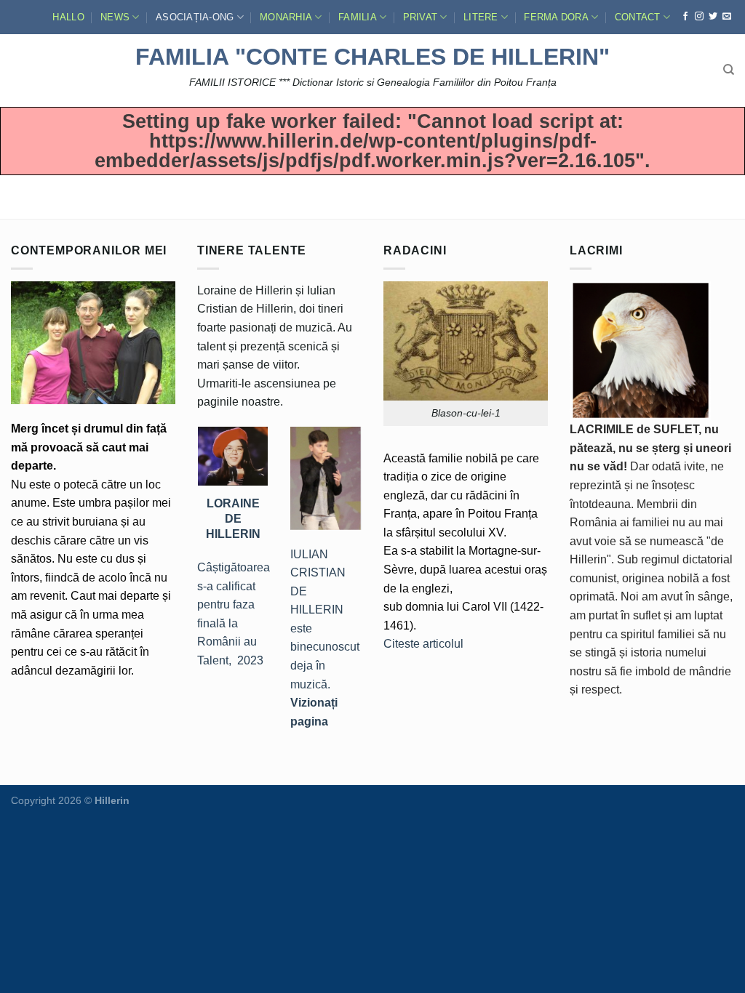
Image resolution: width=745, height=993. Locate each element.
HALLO (68, 17)
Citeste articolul (423, 644)
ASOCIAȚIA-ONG (195, 17)
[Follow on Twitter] (713, 17)
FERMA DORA (556, 17)
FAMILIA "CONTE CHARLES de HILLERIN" (372, 56)
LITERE (480, 17)
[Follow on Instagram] (699, 17)
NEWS (115, 17)
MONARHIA (286, 17)
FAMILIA (357, 17)
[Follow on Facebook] (685, 17)
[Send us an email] (726, 17)
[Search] (728, 70)
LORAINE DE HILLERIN (233, 518)
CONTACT (638, 17)
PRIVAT (420, 17)
